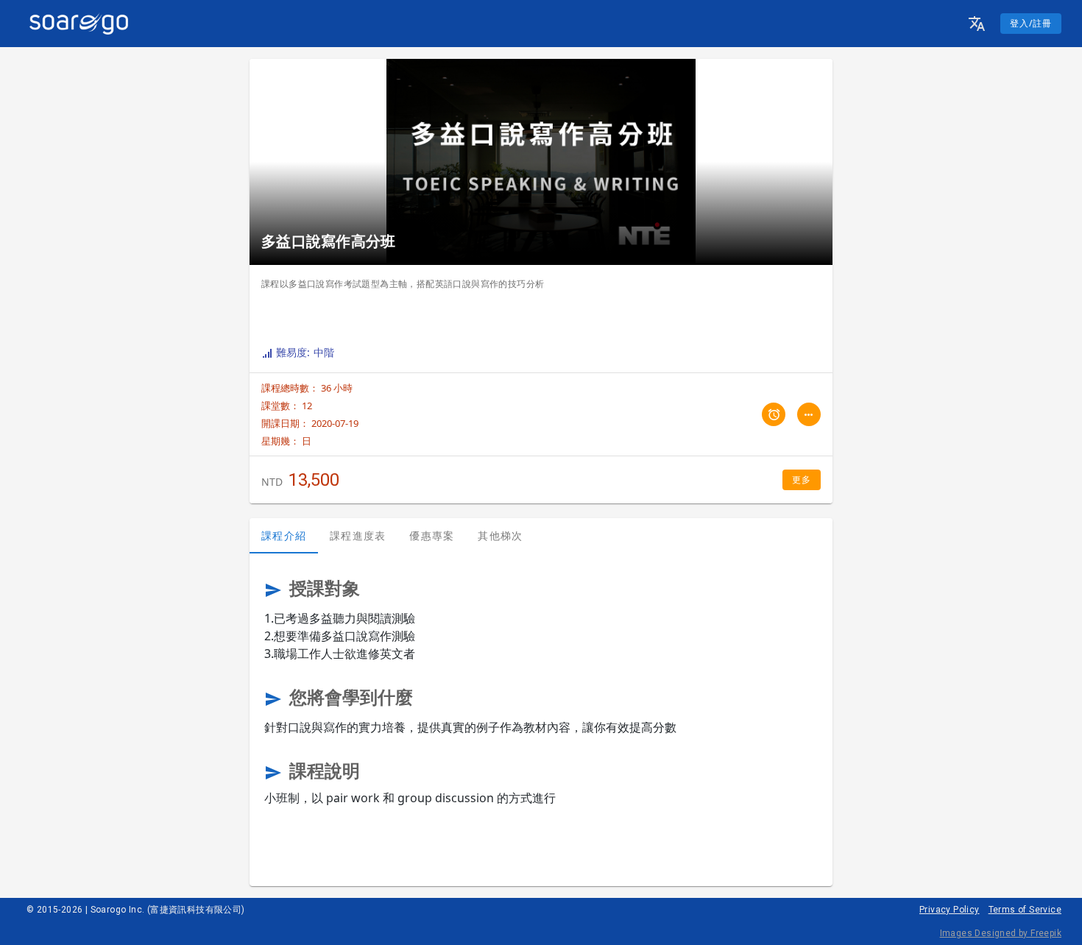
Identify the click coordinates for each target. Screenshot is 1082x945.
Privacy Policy (949, 910)
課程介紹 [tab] (283, 535)
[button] (976, 23)
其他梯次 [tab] (500, 535)
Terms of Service (1025, 910)
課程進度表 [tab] (358, 535)
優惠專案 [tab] (431, 535)
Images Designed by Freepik (1000, 933)
